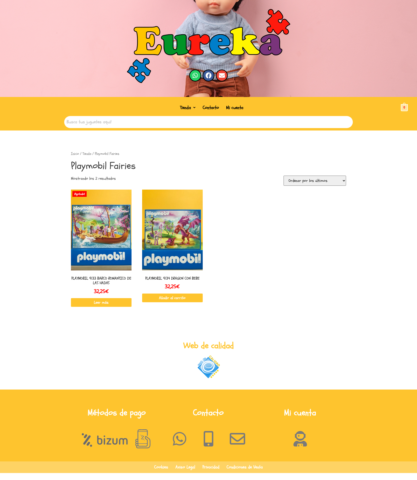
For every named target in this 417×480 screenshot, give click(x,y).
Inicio (75, 153)
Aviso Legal (185, 467)
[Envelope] (222, 75)
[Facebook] (208, 75)
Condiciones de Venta (245, 467)
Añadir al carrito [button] (172, 298)
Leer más (101, 302)
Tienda (185, 107)
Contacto (211, 107)
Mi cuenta (234, 107)
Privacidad (210, 467)
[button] (187, 108)
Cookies (161, 467)
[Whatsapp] (195, 75)
